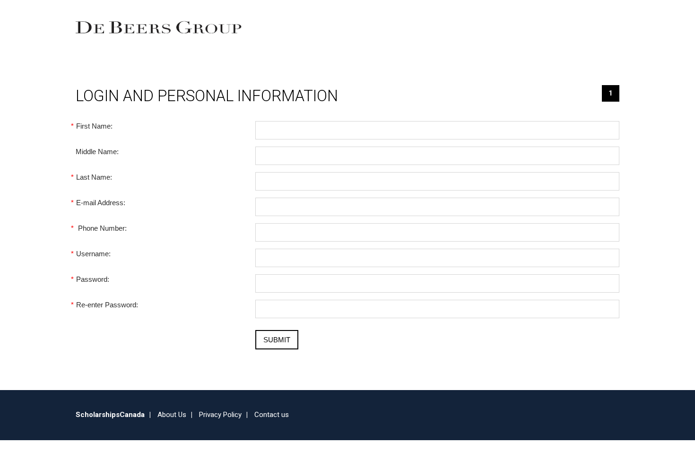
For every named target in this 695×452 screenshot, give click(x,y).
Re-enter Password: (107, 305)
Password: (92, 279)
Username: (93, 254)
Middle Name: (97, 152)
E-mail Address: (100, 203)
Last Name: (94, 177)
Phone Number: (101, 228)
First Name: (94, 126)
